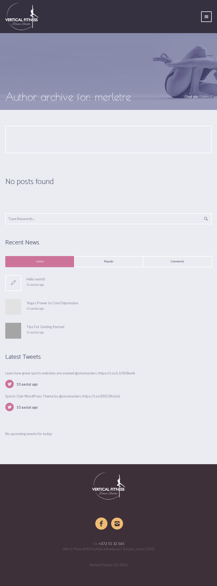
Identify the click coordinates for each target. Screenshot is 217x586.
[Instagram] (117, 523)
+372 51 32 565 (111, 544)
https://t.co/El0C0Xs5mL (101, 396)
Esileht (205, 97)
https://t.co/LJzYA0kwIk (116, 373)
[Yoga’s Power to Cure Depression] (13, 306)
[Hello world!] (13, 283)
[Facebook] (101, 523)
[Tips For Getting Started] (13, 330)
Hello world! (36, 279)
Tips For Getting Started (45, 327)
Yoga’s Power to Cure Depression (52, 303)
